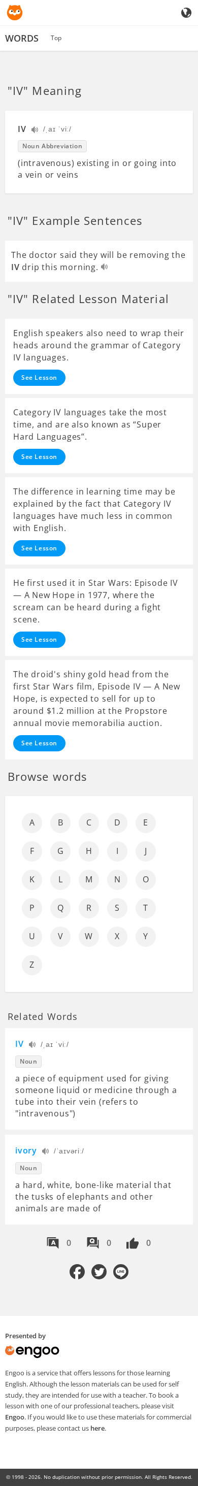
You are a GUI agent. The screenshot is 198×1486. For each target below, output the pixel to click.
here (97, 1428)
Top (56, 38)
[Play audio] (35, 131)
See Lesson (39, 377)
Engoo (14, 1417)
